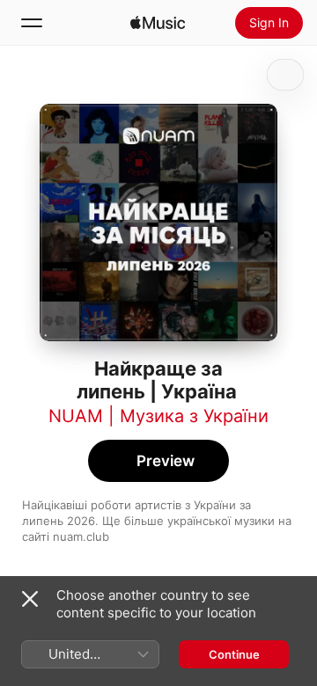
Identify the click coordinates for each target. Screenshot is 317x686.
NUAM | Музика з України (158, 416)
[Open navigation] (31, 23)
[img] (157, 23)
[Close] (30, 599)
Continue (234, 654)
